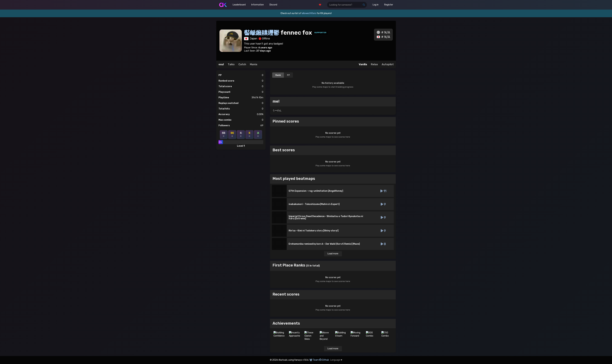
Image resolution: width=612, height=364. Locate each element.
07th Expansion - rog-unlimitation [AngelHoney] (316, 191)
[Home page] (223, 5)
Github (325, 360)
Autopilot (388, 64)
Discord (273, 4)
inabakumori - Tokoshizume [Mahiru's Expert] (314, 204)
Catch (242, 64)
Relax (374, 64)
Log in (376, 4)
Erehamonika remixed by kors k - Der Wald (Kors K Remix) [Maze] (324, 244)
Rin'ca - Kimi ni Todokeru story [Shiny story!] (314, 230)
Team (315, 360)
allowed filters (309, 13)
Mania (253, 64)
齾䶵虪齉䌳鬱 (262, 32)
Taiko (231, 64)
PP (288, 75)
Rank (278, 75)
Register (388, 4)
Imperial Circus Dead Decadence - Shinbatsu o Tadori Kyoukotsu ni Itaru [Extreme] (326, 217)
